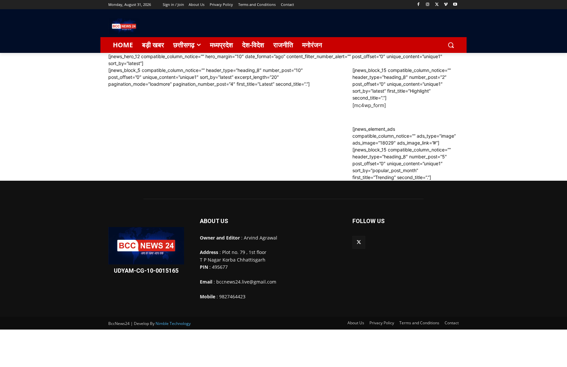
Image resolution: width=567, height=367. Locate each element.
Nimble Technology (173, 323)
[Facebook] (418, 5)
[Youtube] (455, 5)
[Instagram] (427, 5)
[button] (451, 45)
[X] (437, 5)
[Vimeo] (446, 5)
